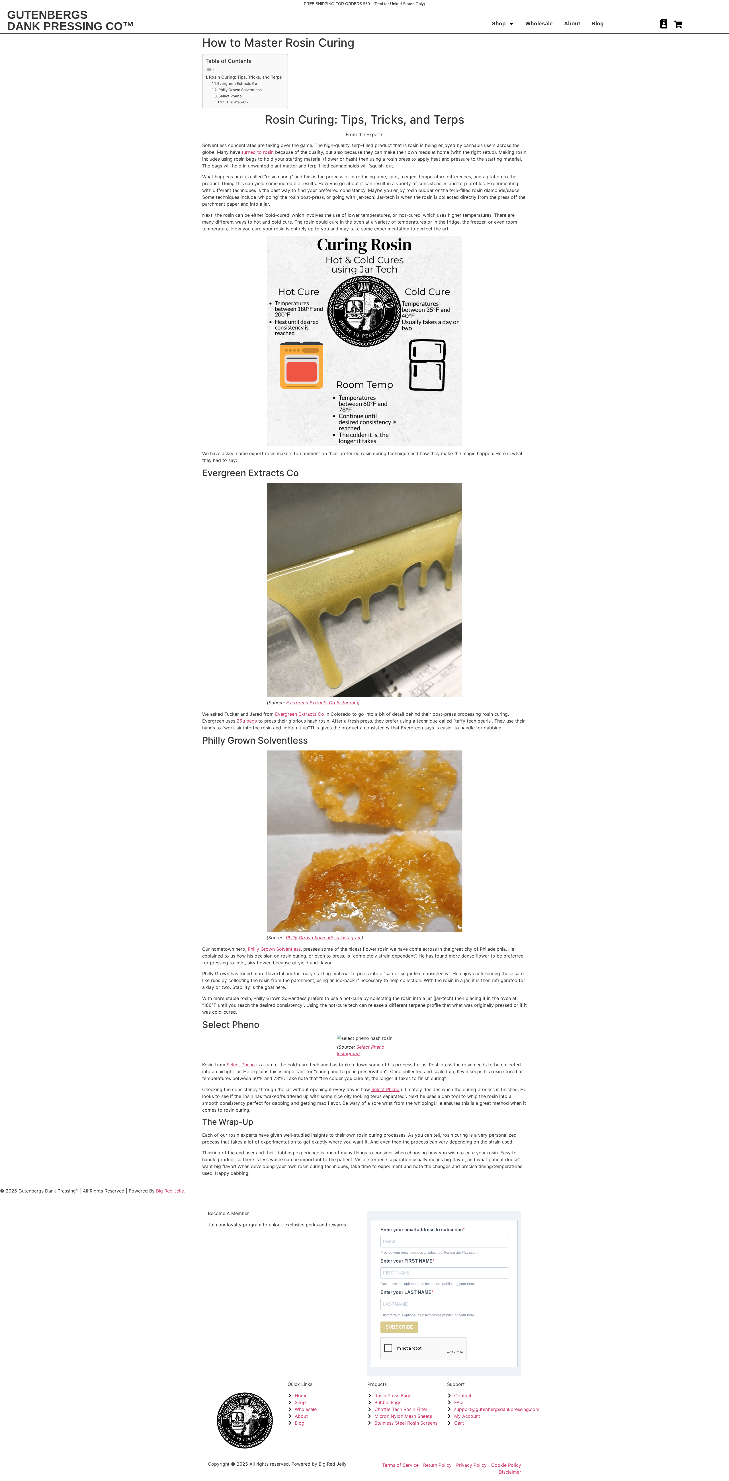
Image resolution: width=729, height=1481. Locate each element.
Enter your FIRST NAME (406, 1261)
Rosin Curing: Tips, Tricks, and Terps (245, 77)
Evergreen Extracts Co (237, 83)
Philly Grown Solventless (240, 89)
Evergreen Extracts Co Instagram (322, 702)
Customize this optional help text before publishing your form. (427, 1284)
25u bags (247, 721)
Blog (597, 23)
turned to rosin (258, 152)
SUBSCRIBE (399, 1327)
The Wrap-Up (236, 102)
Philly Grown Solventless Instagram (324, 937)
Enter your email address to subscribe (421, 1230)
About (572, 23)
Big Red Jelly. (170, 1191)
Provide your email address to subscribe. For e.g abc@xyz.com (429, 1252)
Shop (499, 23)
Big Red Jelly (333, 1464)
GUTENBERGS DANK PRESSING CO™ (70, 20)
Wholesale (539, 23)
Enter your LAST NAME (405, 1292)
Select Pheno (230, 96)
